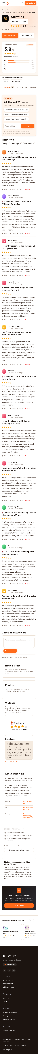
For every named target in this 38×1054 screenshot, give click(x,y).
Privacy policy (7, 1045)
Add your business (9, 1019)
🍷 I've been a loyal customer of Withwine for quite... (16, 202)
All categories (7, 980)
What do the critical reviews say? (16, 110)
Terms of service (20, 1045)
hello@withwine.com (28, 809)
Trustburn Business (10, 1012)
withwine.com (27, 802)
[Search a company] (23, 3)
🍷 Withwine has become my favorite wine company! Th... (19, 513)
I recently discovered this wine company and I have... (16, 422)
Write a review (8, 984)
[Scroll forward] (34, 920)
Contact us (6, 1001)
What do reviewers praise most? (16, 114)
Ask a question (10, 651)
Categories (5, 10)
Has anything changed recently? (16, 119)
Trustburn (9, 956)
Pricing (5, 1016)
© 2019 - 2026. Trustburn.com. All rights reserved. (17, 1040)
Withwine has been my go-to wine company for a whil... (17, 288)
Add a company (8, 987)
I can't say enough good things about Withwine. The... (16, 333)
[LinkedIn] (14, 970)
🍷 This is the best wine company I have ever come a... (18, 552)
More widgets (10, 762)
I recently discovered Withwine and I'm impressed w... (18, 247)
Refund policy (7, 1050)
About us (6, 998)
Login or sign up (9, 1030)
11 (23, 729)
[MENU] (4, 3)
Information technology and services (14, 12)
